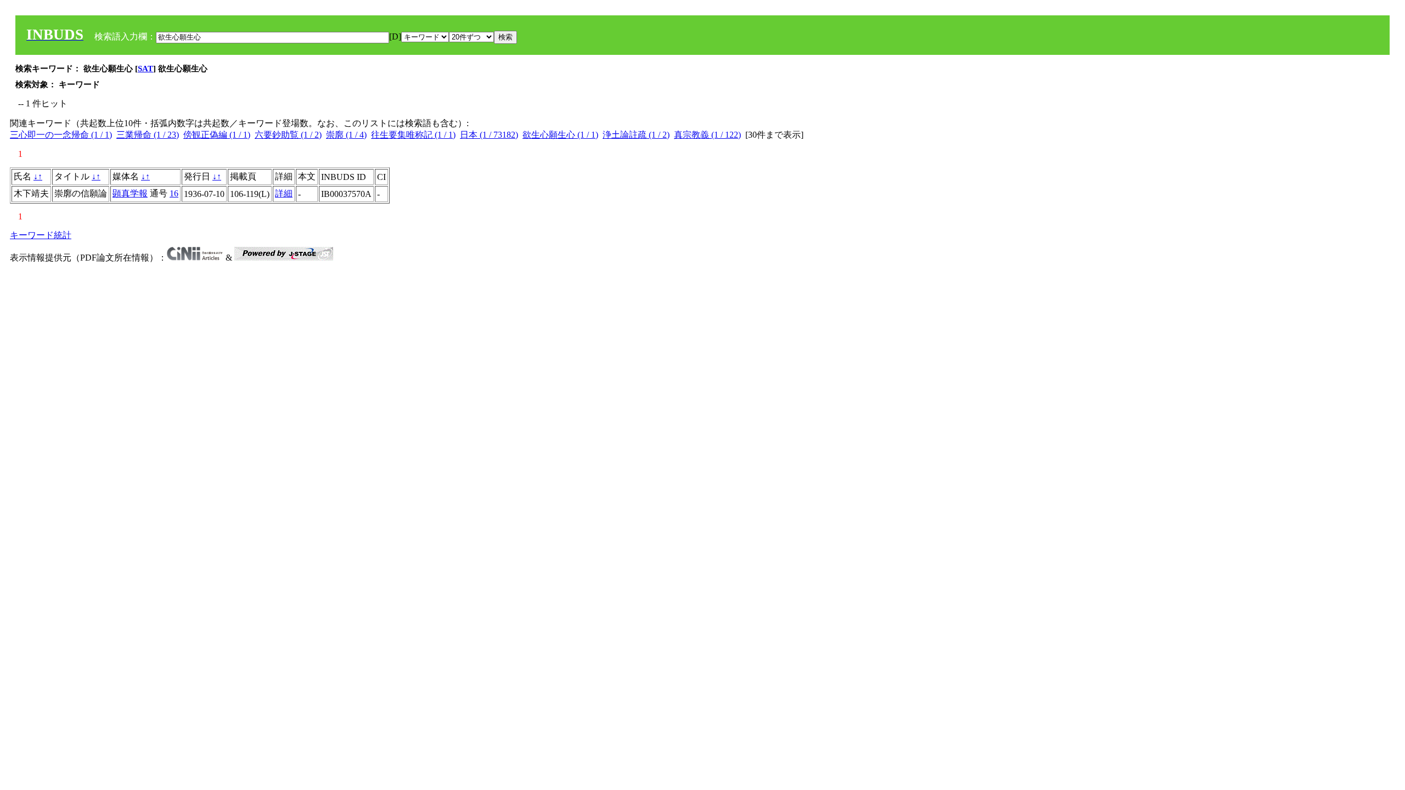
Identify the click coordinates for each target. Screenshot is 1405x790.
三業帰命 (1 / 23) (147, 134)
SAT (145, 68)
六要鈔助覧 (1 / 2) (288, 134)
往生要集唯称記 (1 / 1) (413, 134)
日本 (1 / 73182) (489, 134)
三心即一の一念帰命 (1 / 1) (61, 134)
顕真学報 (130, 193)
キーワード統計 (40, 235)
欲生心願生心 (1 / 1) (560, 134)
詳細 (284, 193)
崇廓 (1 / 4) (346, 134)
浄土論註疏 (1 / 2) (636, 134)
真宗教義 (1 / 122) (707, 134)
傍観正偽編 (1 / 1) (216, 134)
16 (174, 193)
